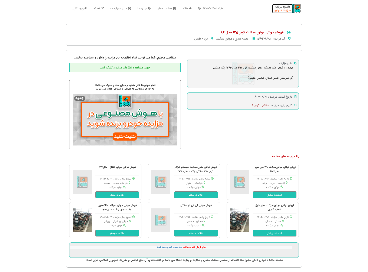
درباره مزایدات (119, 8)
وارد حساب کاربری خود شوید (170, 247)
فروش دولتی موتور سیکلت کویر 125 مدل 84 (252, 32)
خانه (186, 8)
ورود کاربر (78, 8)
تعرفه (97, 8)
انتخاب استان (165, 8)
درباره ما (143, 8)
